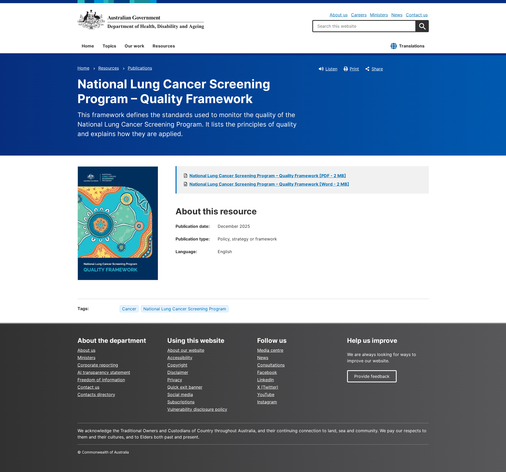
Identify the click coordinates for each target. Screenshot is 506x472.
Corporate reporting (97, 365)
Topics (109, 46)
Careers (359, 14)
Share (377, 68)
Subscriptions (180, 401)
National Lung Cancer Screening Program (184, 308)
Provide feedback (372, 376)
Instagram (267, 401)
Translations (412, 46)
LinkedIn (265, 379)
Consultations (271, 365)
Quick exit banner (184, 387)
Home (88, 46)
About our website (185, 350)
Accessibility (179, 357)
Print (354, 68)
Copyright (177, 365)
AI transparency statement (103, 372)
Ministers (379, 14)
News (396, 14)
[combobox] (364, 26)
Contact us (417, 14)
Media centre (270, 350)
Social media (180, 394)
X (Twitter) (267, 387)
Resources (164, 46)
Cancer (129, 308)
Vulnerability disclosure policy (197, 409)
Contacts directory (96, 394)
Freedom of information (101, 379)
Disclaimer (177, 372)
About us (339, 14)
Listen (331, 68)
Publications (140, 68)
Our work (134, 46)
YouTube (265, 394)
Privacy (174, 379)
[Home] (140, 19)
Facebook (267, 372)
